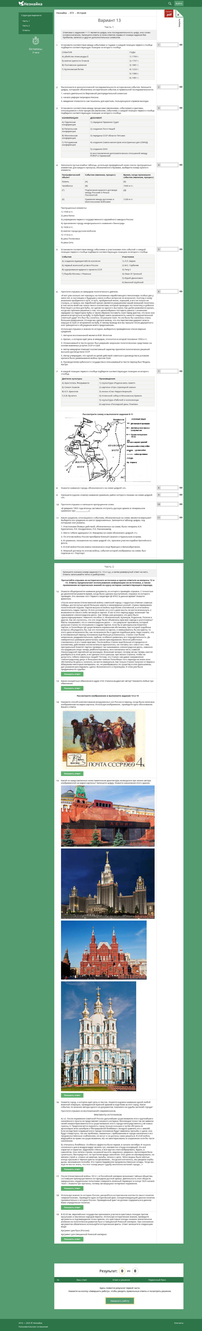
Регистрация (156, 75)
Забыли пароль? (156, 72)
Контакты (178, 1323)
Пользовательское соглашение (33, 1326)
